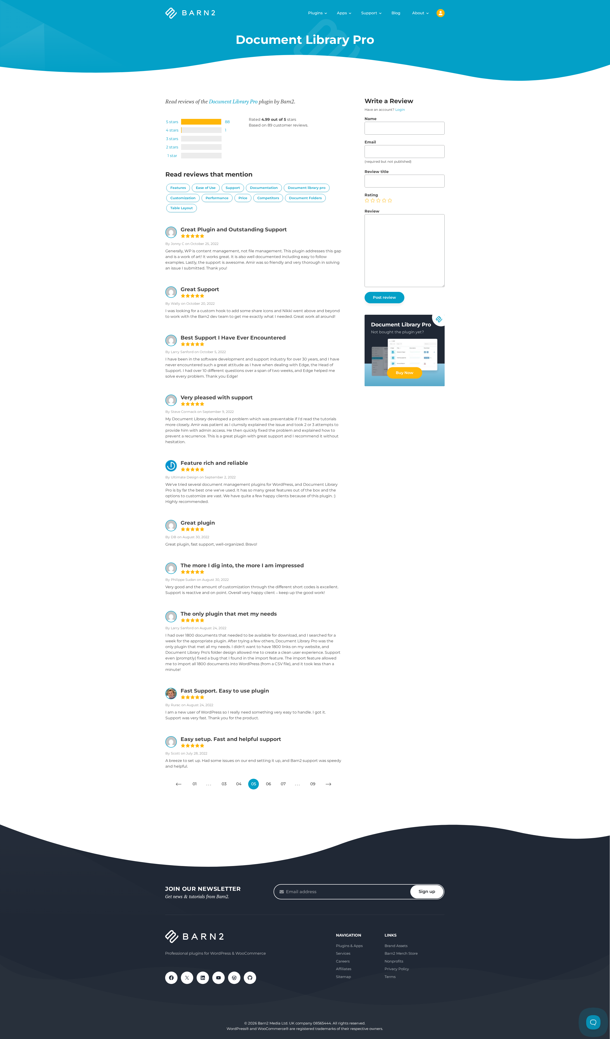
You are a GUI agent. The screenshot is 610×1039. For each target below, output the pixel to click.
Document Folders (305, 198)
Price (243, 198)
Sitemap (343, 976)
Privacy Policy (397, 969)
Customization (183, 198)
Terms (390, 976)
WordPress (234, 978)
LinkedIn (203, 978)
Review (372, 211)
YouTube (218, 978)
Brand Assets (396, 945)
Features (178, 188)
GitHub (250, 978)
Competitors (268, 198)
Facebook (171, 978)
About (418, 13)
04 (238, 783)
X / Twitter (187, 978)
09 (312, 783)
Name (370, 119)
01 (195, 783)
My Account (441, 13)
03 (224, 783)
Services (343, 953)
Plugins (315, 13)
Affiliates (343, 969)
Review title (377, 171)
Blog (395, 13)
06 (268, 783)
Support (369, 13)
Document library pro (306, 188)
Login (400, 109)
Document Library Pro (233, 101)
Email (370, 142)
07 (283, 783)
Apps (342, 13)
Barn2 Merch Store (401, 953)
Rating (371, 195)
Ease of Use (206, 188)
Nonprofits (394, 961)
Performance (217, 198)
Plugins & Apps (349, 945)
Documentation (264, 188)
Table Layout (181, 208)
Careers (343, 961)
